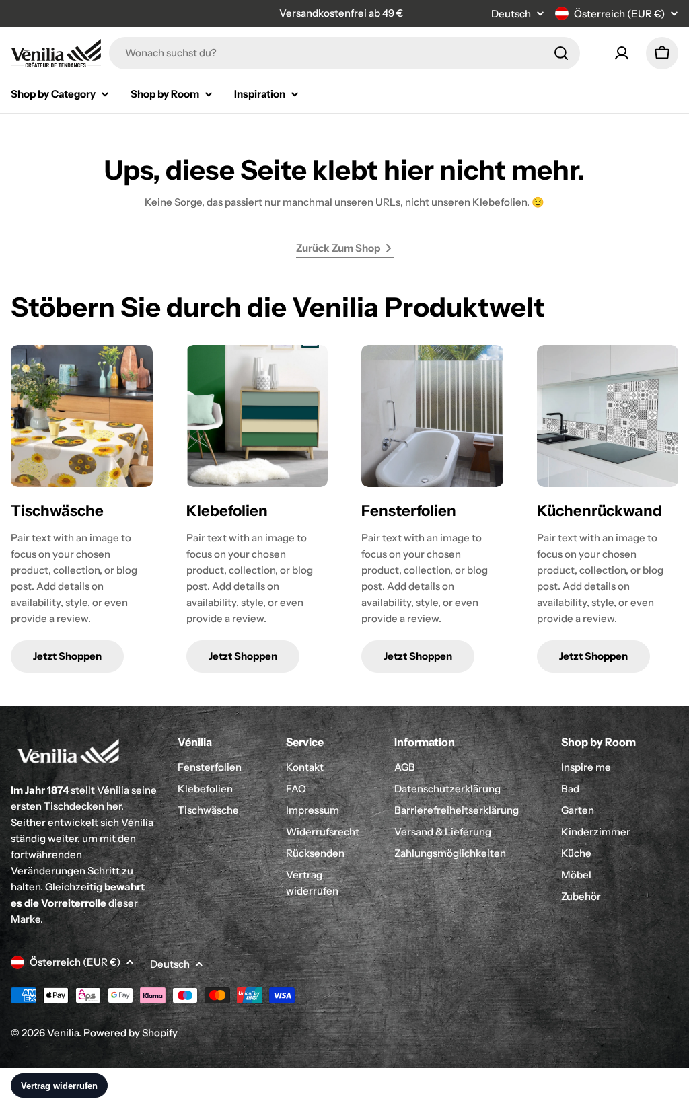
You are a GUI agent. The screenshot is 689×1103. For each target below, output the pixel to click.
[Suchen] (561, 53)
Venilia (63, 1032)
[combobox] (344, 53)
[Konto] (622, 53)
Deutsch (511, 14)
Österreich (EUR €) (619, 13)
